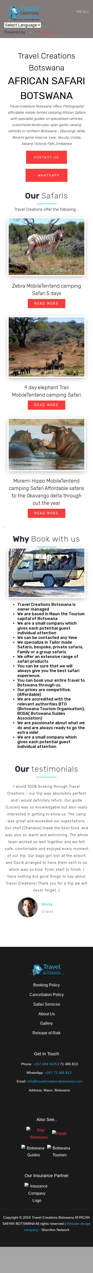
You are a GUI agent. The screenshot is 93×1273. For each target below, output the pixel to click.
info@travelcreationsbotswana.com (54, 1081)
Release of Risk (46, 1033)
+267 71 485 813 (58, 1073)
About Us (46, 1014)
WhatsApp (48, 175)
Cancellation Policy (47, 995)
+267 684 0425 (45, 1064)
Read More (46, 303)
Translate (43, 32)
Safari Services (46, 1004)
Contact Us (46, 157)
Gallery (46, 1023)
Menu (82, 11)
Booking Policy (46, 985)
